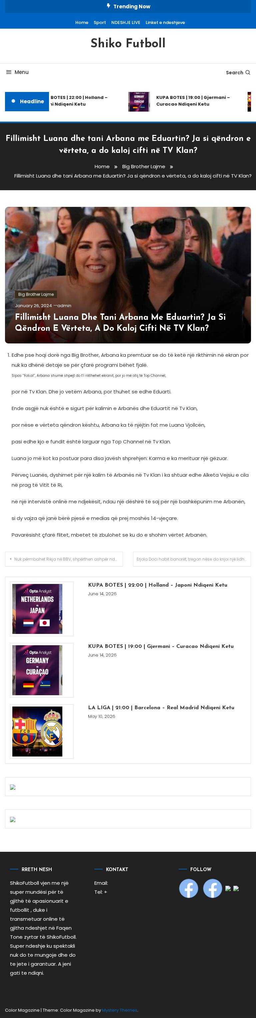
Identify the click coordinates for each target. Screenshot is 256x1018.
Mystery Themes (119, 1010)
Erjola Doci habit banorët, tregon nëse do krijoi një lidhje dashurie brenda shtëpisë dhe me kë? (194, 559)
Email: (101, 882)
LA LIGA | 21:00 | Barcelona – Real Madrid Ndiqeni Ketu (161, 708)
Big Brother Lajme (36, 294)
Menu (22, 72)
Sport (100, 22)
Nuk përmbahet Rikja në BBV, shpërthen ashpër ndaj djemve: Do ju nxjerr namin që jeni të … (68, 559)
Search (234, 72)
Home (81, 22)
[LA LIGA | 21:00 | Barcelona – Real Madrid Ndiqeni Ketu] (42, 731)
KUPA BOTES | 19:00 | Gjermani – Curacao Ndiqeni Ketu (189, 100)
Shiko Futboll (128, 44)
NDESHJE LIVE (125, 22)
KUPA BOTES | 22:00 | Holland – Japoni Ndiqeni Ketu (68, 100)
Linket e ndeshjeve (165, 22)
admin (64, 305)
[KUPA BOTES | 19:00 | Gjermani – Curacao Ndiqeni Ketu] (42, 670)
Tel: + (100, 891)
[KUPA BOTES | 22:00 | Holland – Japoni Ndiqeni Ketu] (42, 609)
